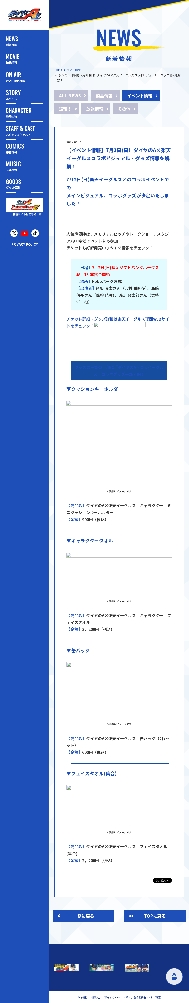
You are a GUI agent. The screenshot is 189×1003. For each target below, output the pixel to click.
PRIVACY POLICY (24, 244)
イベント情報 (72, 70)
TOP (57, 70)
